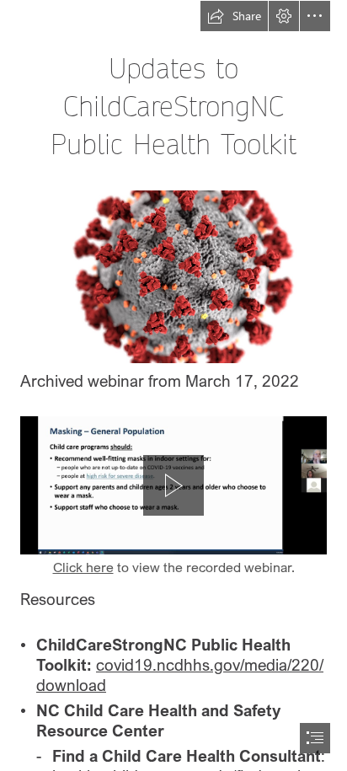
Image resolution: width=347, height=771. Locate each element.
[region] (173, 485)
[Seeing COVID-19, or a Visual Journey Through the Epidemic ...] (173, 276)
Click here (83, 567)
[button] (234, 16)
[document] (173, 385)
